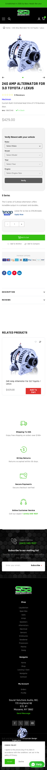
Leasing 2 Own (23, 669)
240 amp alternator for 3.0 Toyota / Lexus (23, 382)
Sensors (23, 632)
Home (8, 28)
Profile (23, 693)
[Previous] (3, 77)
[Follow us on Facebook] (14, 723)
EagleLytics (16, 740)
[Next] (44, 77)
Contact (23, 677)
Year (6, 160)
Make (7, 142)
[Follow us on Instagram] (26, 723)
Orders (23, 689)
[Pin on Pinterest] (14, 273)
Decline (21, 761)
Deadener (24, 639)
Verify (23, 180)
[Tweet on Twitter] (9, 273)
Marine (23, 646)
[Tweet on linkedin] (19, 273)
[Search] (9, 18)
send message (23, 713)
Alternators (23, 625)
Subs (24, 614)
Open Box (23, 611)
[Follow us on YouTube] (32, 723)
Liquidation (23, 607)
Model (7, 151)
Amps (23, 618)
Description (8, 292)
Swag (23, 650)
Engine (7, 169)
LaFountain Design (29, 738)
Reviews (6, 300)
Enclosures (23, 636)
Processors (23, 643)
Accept (9, 761)
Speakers (23, 622)
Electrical (23, 629)
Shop (23, 666)
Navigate (23, 673)
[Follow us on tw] (20, 723)
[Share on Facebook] (4, 273)
